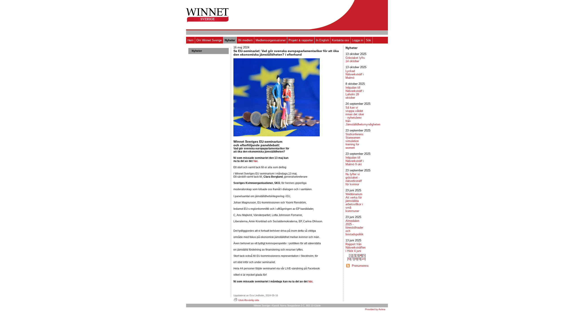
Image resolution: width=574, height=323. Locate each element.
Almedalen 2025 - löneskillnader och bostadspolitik (354, 227)
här (255, 161)
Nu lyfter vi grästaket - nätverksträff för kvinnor (354, 179)
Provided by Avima (375, 309)
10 (363, 258)
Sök (368, 40)
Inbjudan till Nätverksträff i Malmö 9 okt (355, 161)
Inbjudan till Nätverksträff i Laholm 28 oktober (355, 92)
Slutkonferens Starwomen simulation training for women (354, 141)
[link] (244, 173)
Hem (190, 40)
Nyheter (230, 40)
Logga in (357, 40)
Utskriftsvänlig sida (248, 300)
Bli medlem (245, 40)
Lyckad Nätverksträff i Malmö (355, 74)
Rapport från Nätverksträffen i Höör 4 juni (355, 247)
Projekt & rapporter (301, 40)
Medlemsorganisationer (271, 40)
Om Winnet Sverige (209, 40)
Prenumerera (360, 265)
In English (322, 40)
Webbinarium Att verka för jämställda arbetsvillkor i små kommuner (354, 202)
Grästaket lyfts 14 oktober (355, 59)
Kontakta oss (340, 40)
